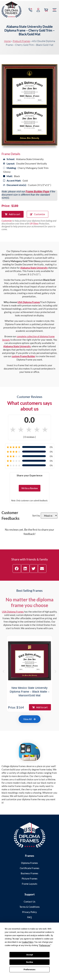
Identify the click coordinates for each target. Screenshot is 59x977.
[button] (55, 10)
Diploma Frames (29, 862)
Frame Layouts (29, 883)
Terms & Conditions (30, 906)
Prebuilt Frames (21, 41)
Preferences (29, 969)
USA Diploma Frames (28, 302)
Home (7, 41)
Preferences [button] (44, 945)
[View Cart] (46, 10)
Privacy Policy (29, 912)
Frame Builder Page (37, 191)
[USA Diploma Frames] (29, 835)
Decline (29, 962)
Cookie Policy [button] (27, 942)
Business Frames (29, 873)
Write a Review (29, 488)
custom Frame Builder (23, 356)
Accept (29, 955)
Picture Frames (29, 878)
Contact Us (29, 901)
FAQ (29, 917)
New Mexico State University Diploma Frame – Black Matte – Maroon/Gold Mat (29, 691)
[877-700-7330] (30, 10)
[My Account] (38, 10)
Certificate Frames (29, 868)
